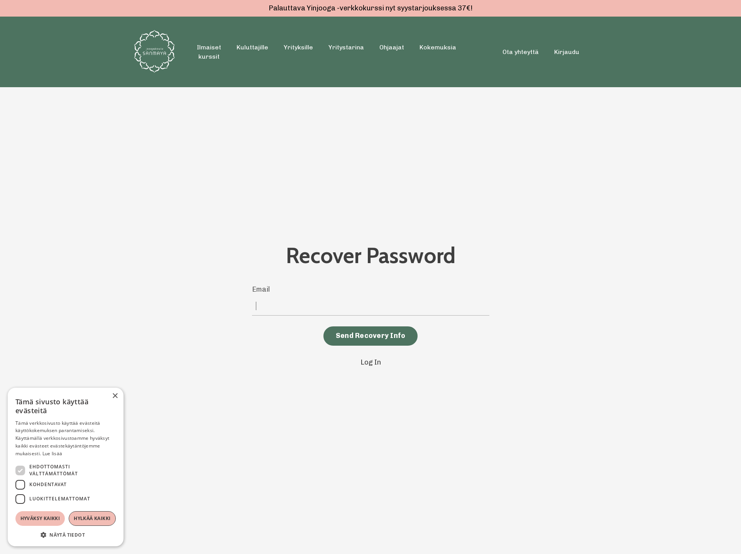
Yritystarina (346, 47)
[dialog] (66, 467)
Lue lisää (52, 453)
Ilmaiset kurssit (209, 52)
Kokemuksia (438, 47)
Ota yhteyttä (520, 52)
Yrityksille (298, 47)
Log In (370, 362)
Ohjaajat (391, 47)
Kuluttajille (252, 47)
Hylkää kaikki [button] (92, 518)
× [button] (115, 396)
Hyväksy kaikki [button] (40, 518)
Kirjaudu (566, 52)
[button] (65, 535)
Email (261, 289)
